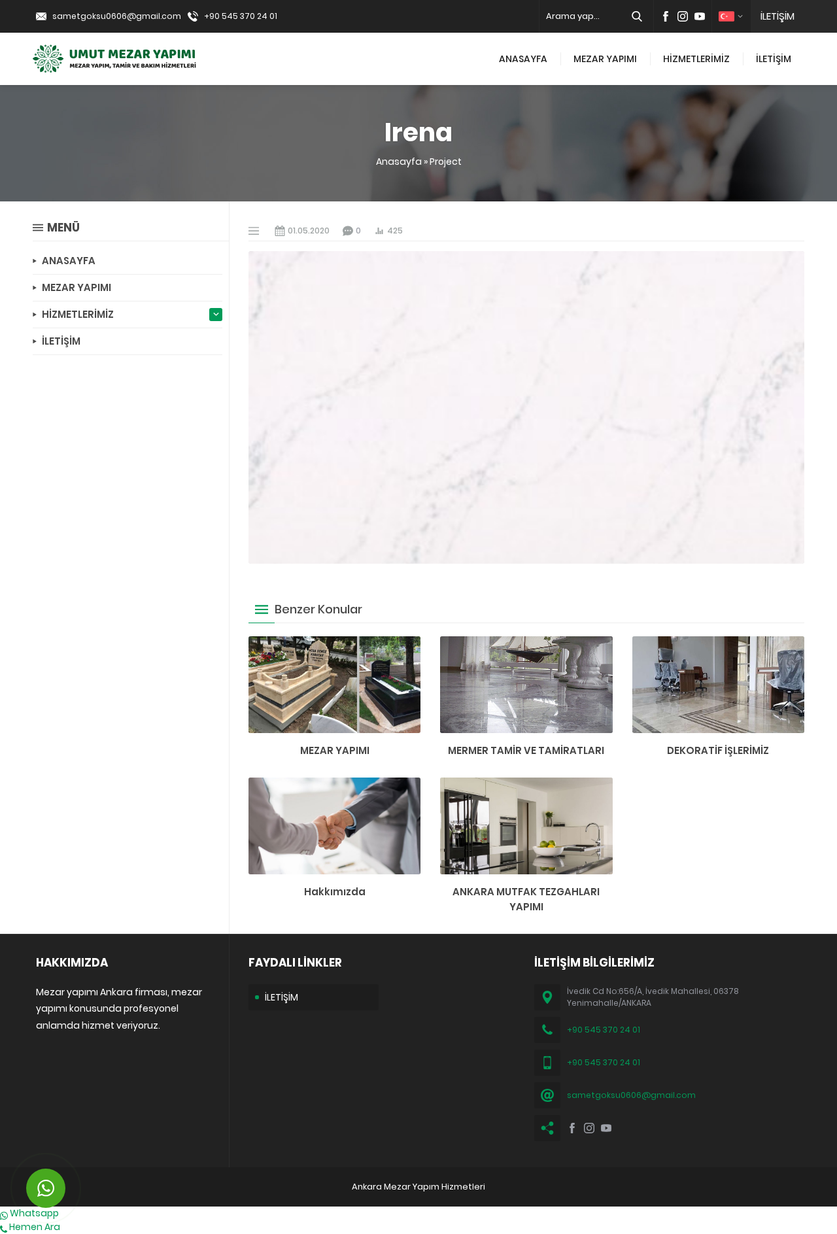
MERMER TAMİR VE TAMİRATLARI (526, 750)
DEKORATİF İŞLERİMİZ (718, 750)
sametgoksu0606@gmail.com (116, 16)
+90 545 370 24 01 (240, 16)
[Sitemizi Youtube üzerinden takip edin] (699, 16)
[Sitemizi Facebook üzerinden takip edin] (665, 16)
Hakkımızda (335, 892)
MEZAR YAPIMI (334, 750)
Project (446, 161)
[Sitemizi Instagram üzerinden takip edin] (682, 16)
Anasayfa (399, 161)
